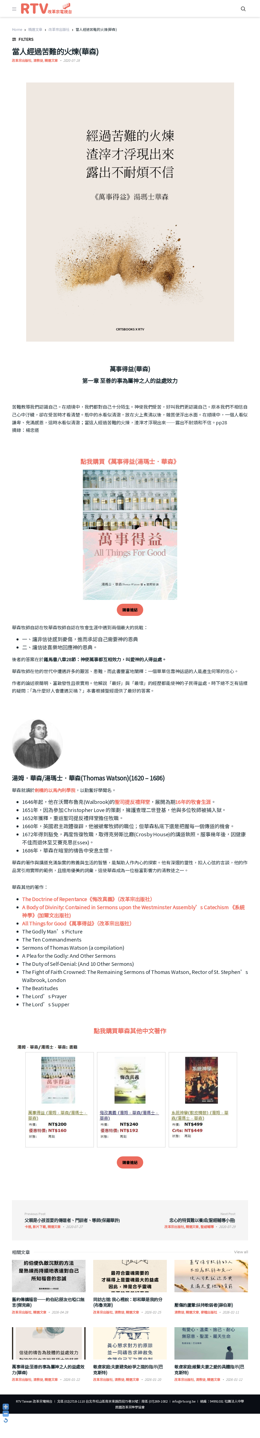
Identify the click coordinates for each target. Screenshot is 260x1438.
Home (17, 29)
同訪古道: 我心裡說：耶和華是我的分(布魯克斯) (127, 1302)
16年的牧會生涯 (193, 801)
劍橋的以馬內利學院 (55, 790)
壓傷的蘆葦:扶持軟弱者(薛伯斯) (203, 1305)
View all (241, 1252)
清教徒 (38, 60)
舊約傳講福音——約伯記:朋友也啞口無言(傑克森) (48, 1302)
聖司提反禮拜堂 (132, 801)
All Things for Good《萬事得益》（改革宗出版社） (78, 923)
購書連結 (129, 609)
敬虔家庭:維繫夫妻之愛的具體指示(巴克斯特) (209, 1369)
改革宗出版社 (59, 29)
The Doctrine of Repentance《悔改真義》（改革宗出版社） (88, 899)
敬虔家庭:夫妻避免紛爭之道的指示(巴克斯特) (128, 1369)
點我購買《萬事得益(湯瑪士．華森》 (129, 461)
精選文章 (35, 29)
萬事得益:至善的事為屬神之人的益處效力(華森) (48, 1369)
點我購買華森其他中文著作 (130, 1030)
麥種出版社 (209, 1312)
